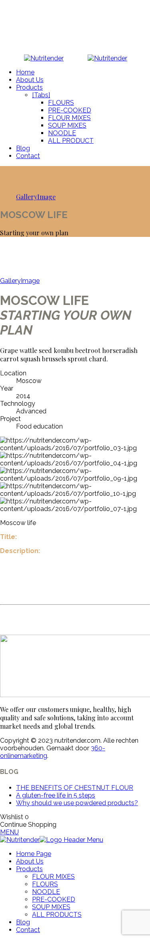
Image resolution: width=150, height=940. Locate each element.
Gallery (26, 196)
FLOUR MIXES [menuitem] (53, 876)
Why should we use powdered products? (77, 803)
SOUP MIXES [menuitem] (51, 907)
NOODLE (62, 133)
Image (46, 196)
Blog (23, 148)
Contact (28, 156)
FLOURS (61, 102)
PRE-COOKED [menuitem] (53, 899)
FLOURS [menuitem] (45, 884)
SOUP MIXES (67, 125)
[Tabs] (41, 95)
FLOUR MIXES (69, 118)
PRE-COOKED (69, 110)
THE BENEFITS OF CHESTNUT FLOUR (74, 788)
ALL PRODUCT (71, 140)
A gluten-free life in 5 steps (55, 795)
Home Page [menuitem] (33, 854)
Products (29, 87)
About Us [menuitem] (30, 861)
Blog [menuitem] (23, 922)
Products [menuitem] (29, 869)
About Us (30, 80)
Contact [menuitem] (28, 930)
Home (25, 72)
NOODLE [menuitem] (46, 892)
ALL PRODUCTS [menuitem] (57, 914)
